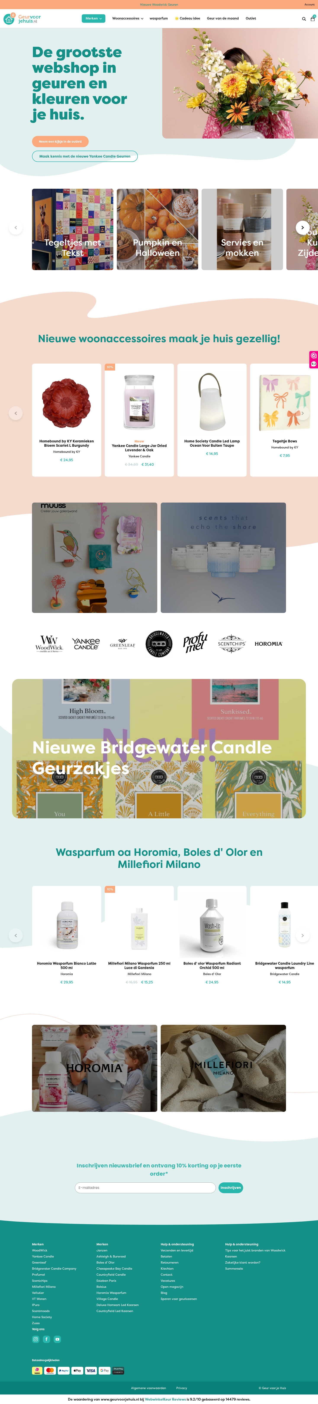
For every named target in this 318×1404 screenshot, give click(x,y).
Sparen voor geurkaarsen (179, 1299)
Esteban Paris (106, 1280)
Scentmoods (41, 1311)
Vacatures (168, 1280)
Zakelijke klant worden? (242, 1262)
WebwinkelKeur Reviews (165, 1399)
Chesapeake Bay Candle (114, 1268)
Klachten (167, 1268)
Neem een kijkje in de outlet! (60, 141)
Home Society (42, 1317)
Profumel (38, 1274)
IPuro (35, 1305)
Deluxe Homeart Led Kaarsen (117, 1305)
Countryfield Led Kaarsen (114, 1311)
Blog (164, 1293)
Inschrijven (231, 1187)
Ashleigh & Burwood (111, 1256)
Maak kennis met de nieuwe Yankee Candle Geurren (84, 156)
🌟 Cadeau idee (187, 18)
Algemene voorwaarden (148, 1388)
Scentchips (39, 1280)
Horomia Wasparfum (111, 1293)
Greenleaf (39, 1262)
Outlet (251, 18)
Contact (166, 1274)
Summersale (234, 1268)
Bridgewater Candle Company (54, 1268)
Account (310, 4)
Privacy (181, 1388)
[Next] (303, 228)
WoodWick (39, 1250)
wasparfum (159, 18)
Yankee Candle (43, 1256)
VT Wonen (39, 1299)
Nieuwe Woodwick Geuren (159, 4)
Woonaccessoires (125, 18)
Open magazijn (172, 1287)
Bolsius (101, 1287)
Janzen (101, 1250)
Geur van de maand (223, 18)
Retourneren (169, 1262)
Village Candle (107, 1299)
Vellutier (38, 1293)
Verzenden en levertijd (177, 1250)
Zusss (36, 1323)
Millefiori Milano (44, 1287)
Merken (92, 18)
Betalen (166, 1256)
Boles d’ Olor (105, 1262)
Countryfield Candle (111, 1274)
